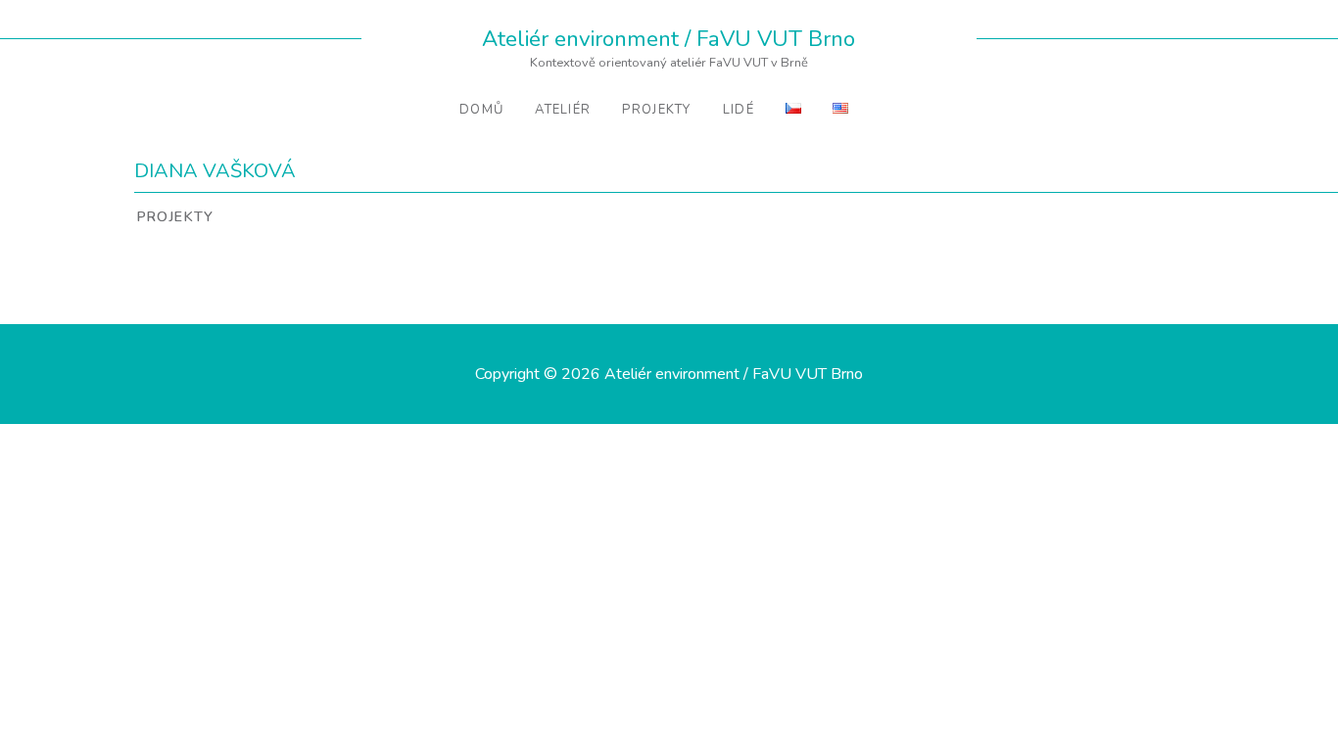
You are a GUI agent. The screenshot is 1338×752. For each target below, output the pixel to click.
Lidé (738, 109)
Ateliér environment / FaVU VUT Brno (668, 39)
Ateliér (563, 109)
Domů (481, 109)
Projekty (656, 109)
